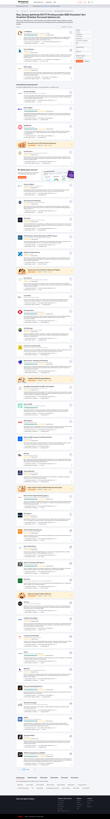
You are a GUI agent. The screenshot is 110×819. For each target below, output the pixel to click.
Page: (27, 769)
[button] (85, 2)
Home (17, 11)
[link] (49, 2)
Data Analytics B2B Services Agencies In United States (41, 11)
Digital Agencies (24, 11)
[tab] (20, 777)
